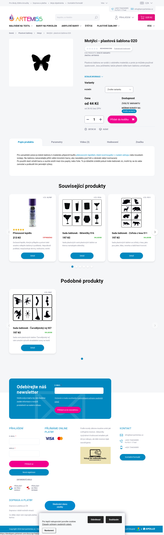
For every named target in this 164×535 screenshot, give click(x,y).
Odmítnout (95, 519)
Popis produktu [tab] (26, 142)
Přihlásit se (29, 464)
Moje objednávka (57, 3)
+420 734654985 (132, 441)
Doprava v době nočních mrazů (21, 510)
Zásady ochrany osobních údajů (56, 524)
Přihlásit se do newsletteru (67, 410)
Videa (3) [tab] (84, 142)
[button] (72, 266)
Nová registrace (29, 472)
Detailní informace (92, 76)
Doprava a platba (40, 3)
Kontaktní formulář (75, 3)
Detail (32, 256)
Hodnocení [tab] (112, 142)
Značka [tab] (140, 142)
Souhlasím (114, 519)
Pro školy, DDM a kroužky (19, 3)
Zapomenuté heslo (24, 479)
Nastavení (49, 530)
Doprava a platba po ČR (18, 506)
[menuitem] (21, 26)
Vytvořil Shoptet (128, 529)
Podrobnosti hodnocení (122, 48)
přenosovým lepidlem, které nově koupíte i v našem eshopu (102, 155)
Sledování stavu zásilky (60, 505)
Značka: (92, 55)
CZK (147, 3)
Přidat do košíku (119, 119)
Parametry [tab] (56, 142)
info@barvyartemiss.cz (134, 435)
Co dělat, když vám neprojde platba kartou (23, 516)
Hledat (96, 17)
